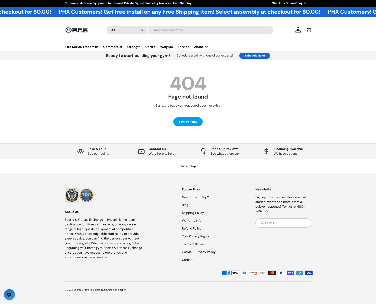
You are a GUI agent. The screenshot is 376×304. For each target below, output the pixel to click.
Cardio (150, 47)
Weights (166, 47)
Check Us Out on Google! (289, 3)
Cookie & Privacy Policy (199, 252)
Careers (187, 260)
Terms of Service (194, 244)
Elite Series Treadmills (82, 47)
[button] (309, 30)
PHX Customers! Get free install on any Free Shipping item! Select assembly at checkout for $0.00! (179, 11)
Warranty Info (191, 221)
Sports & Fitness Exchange (88, 289)
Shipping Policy (193, 213)
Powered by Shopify (115, 289)
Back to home (188, 121)
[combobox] (190, 30)
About (198, 47)
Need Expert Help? (195, 197)
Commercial (112, 47)
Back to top (188, 166)
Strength (134, 47)
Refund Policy (192, 228)
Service (183, 47)
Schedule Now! (255, 55)
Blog (185, 205)
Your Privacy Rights (195, 236)
